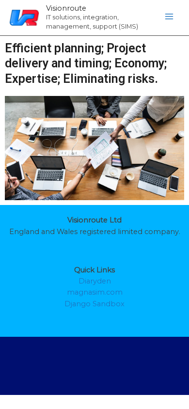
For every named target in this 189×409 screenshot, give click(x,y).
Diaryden (95, 281)
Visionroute (66, 8)
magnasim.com (95, 292)
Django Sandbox (94, 303)
